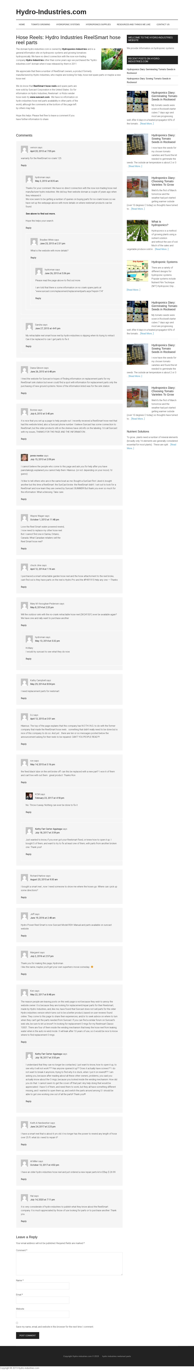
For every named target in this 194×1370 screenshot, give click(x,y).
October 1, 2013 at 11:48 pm (44, 519)
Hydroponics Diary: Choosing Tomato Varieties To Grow (163, 181)
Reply (24, 165)
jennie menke (36, 455)
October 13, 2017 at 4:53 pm (44, 1165)
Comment (21, 1250)
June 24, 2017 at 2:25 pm (43, 1126)
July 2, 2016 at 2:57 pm (42, 956)
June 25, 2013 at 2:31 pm (52, 243)
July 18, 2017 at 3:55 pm (47, 1057)
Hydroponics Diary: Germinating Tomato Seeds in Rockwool (164, 96)
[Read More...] (147, 123)
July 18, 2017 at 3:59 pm (47, 832)
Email (19, 1294)
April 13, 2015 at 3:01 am (42, 718)
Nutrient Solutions (138, 431)
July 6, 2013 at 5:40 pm (42, 413)
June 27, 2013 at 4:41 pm (47, 328)
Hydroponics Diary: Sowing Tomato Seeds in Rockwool (163, 139)
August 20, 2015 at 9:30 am (44, 879)
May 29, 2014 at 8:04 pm (42, 684)
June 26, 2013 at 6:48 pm (43, 371)
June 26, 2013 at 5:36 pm (57, 273)
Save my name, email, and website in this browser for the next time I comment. (55, 1326)
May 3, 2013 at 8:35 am (46, 181)
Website (20, 1309)
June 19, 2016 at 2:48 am (42, 918)
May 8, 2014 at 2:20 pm (42, 607)
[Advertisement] (101, 102)
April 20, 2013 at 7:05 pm (42, 151)
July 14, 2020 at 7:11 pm (42, 1199)
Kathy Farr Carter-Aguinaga (48, 829)
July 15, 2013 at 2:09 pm (42, 459)
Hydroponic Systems (165, 261)
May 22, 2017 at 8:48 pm (42, 994)
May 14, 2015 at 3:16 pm (42, 764)
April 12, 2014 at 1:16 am (42, 569)
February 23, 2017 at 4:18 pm (49, 798)
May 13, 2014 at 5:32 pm (47, 641)
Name (20, 1280)
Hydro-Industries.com (51, 12)
